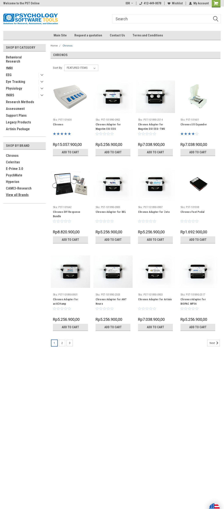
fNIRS (10, 95)
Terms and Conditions (148, 35)
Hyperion (12, 182)
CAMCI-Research (19, 188)
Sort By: (58, 67)
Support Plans (16, 115)
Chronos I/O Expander (193, 124)
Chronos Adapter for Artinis (155, 299)
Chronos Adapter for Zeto (154, 212)
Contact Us (117, 35)
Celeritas (13, 162)
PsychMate (14, 175)
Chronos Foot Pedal (192, 212)
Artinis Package (18, 129)
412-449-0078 (152, 3)
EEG (9, 75)
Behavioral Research (14, 59)
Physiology (14, 88)
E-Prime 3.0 (14, 169)
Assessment (15, 109)
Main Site (60, 35)
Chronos (12, 156)
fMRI (9, 68)
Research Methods (20, 102)
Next (213, 343)
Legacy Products (18, 122)
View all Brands (17, 195)
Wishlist (177, 3)
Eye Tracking (15, 82)
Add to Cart (70, 152)
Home (54, 45)
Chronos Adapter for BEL (111, 212)
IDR (128, 3)
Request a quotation (88, 35)
